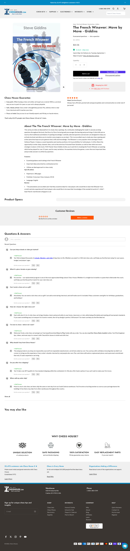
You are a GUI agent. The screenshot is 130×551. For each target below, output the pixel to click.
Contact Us (115, 510)
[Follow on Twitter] (10, 537)
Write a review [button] (82, 217)
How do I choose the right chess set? (22, 307)
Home (74, 24)
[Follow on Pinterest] (20, 537)
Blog (87, 512)
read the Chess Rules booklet (97, 333)
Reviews (88, 519)
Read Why (50, 476)
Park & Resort (69, 515)
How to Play (61, 333)
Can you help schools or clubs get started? (24, 249)
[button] (33, 265)
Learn (88, 517)
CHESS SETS (40, 12)
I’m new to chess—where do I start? (22, 324)
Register (114, 515)
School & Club (69, 510)
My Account (116, 512)
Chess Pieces (51, 510)
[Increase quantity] (84, 65)
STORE (89, 12)
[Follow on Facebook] (6, 537)
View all (7, 396)
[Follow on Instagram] (15, 537)
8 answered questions (80, 36)
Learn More (8, 479)
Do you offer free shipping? (19, 362)
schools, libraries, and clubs (43, 258)
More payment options (112, 75)
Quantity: (76, 60)
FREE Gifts (97, 88)
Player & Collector (71, 512)
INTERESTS (79, 12)
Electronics (51, 512)
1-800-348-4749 (104, 9)
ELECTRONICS (65, 12)
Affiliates (89, 515)
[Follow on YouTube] (25, 537)
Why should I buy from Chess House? (22, 342)
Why (87, 507)
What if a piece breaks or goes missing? (23, 269)
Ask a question (94, 36)
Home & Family (70, 507)
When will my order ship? (18, 378)
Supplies (50, 515)
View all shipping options (91, 56)
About (88, 510)
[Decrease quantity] (76, 65)
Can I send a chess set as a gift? (20, 287)
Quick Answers (117, 507)
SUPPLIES (52, 12)
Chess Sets (50, 507)
